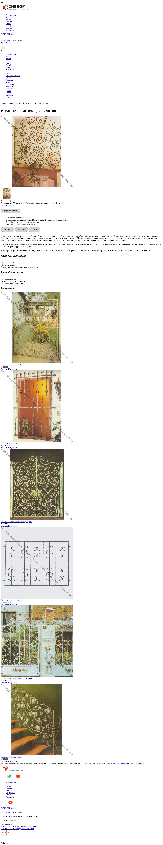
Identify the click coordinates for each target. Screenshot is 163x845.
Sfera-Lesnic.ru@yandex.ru (11, 40)
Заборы (9, 88)
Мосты (8, 82)
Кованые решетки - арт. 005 (12, 600)
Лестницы (10, 84)
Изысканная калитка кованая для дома (16, 522)
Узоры (8, 78)
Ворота (9, 93)
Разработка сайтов (8, 829)
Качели (9, 97)
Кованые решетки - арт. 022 (12, 443)
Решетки (9, 80)
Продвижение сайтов (25, 829)
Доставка (21, 229)
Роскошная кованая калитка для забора (16, 678)
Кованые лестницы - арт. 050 (12, 757)
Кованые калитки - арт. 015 (12, 365)
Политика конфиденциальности (25, 826)
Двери (8, 91)
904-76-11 (8, 34)
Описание (7, 229)
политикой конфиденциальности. (122, 763)
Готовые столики (13, 76)
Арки (8, 73)
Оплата (34, 229)
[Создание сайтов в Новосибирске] (5, 835)
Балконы (9, 95)
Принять (140, 763)
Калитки (9, 86)
